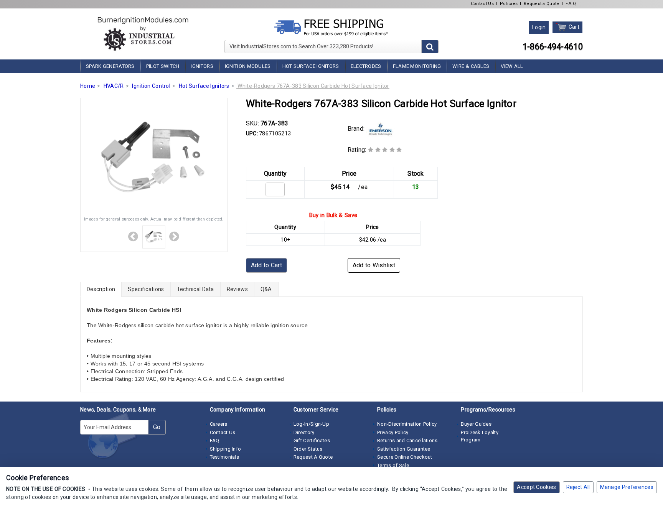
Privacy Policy (392, 432)
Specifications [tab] (146, 289)
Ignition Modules (248, 66)
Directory (304, 432)
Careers (219, 424)
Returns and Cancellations (407, 440)
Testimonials (224, 457)
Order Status (308, 449)
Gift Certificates (312, 440)
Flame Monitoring (417, 66)
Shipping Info (225, 449)
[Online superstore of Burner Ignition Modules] (143, 34)
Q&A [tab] (266, 289)
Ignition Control (151, 86)
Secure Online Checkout (404, 457)
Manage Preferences (626, 487)
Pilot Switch (163, 66)
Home (87, 86)
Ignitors (202, 66)
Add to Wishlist (374, 265)
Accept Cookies (536, 487)
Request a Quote (541, 3)
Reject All (578, 487)
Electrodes (366, 66)
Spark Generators (110, 66)
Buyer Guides (476, 424)
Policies (509, 3)
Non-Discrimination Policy (407, 424)
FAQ (214, 440)
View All (512, 66)
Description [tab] (101, 289)
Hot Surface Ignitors (310, 66)
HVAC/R (114, 86)
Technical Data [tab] (195, 289)
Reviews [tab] (237, 289)
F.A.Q (571, 3)
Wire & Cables (470, 66)
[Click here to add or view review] (385, 149)
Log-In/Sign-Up (311, 424)
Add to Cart (266, 265)
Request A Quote (313, 457)
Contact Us (482, 3)
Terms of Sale (393, 465)
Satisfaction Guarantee (403, 449)
